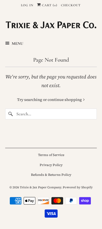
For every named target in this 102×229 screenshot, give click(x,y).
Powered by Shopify (78, 187)
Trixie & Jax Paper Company (40, 187)
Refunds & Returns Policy (51, 175)
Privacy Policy (51, 165)
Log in (27, 5)
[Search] (10, 114)
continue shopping (65, 99)
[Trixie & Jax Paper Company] (51, 24)
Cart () (49, 5)
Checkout (71, 5)
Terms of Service (51, 155)
